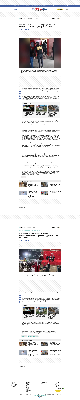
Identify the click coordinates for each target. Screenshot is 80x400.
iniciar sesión (37, 210)
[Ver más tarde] (20, 29)
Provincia (18, 5)
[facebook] (23, 29)
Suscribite (60, 9)
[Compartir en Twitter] (25, 29)
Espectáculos (39, 5)
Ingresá (67, 9)
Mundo (24, 5)
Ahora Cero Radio (61, 5)
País (21, 5)
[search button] (12, 5)
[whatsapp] (21, 29)
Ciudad (15, 5)
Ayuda (45, 395)
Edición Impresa (55, 5)
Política (35, 5)
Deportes (27, 5)
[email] (26, 29)
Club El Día (66, 5)
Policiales (31, 5)
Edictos (44, 5)
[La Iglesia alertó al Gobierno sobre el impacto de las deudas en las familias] (23, 184)
